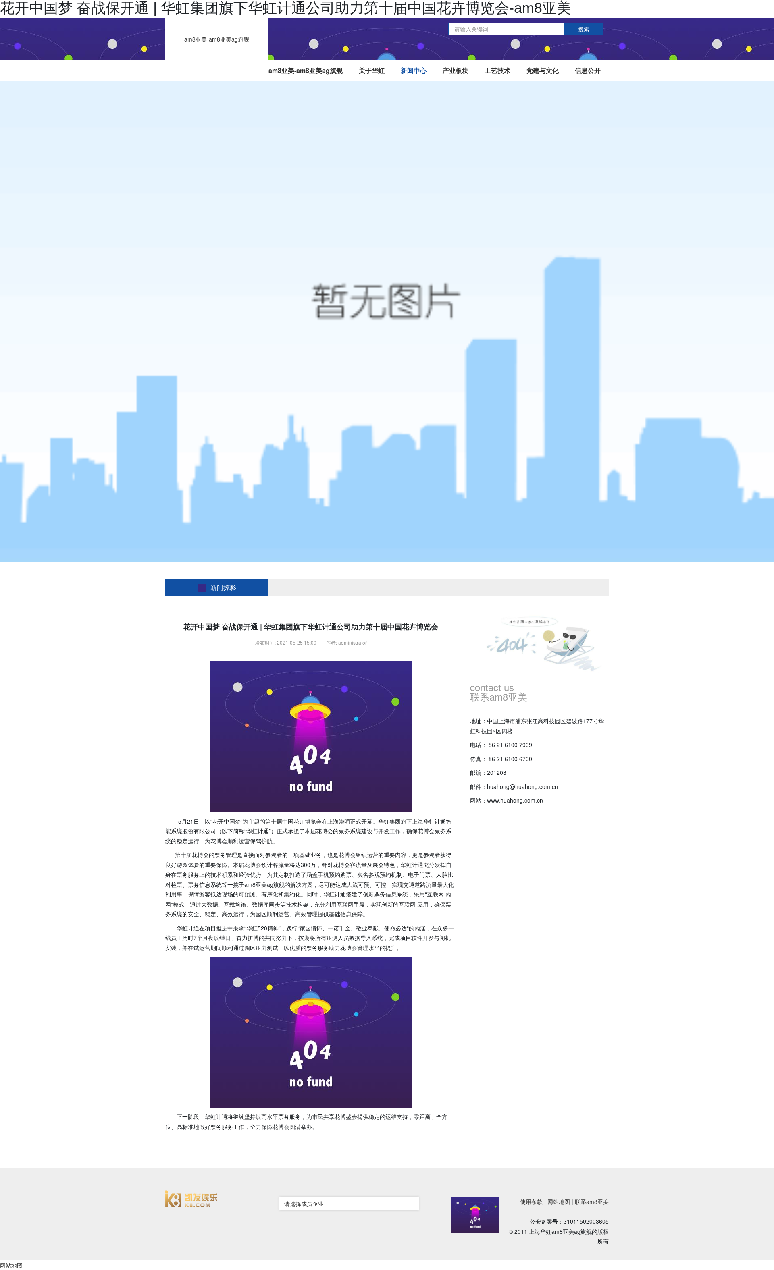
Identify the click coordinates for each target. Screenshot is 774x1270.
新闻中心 (414, 70)
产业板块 (455, 70)
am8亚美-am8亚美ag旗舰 (216, 39)
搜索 (583, 29)
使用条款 (531, 1201)
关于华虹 (372, 70)
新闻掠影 (223, 587)
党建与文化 (542, 70)
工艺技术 (497, 70)
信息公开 (588, 70)
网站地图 (558, 1201)
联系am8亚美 (592, 1201)
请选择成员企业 (304, 1203)
